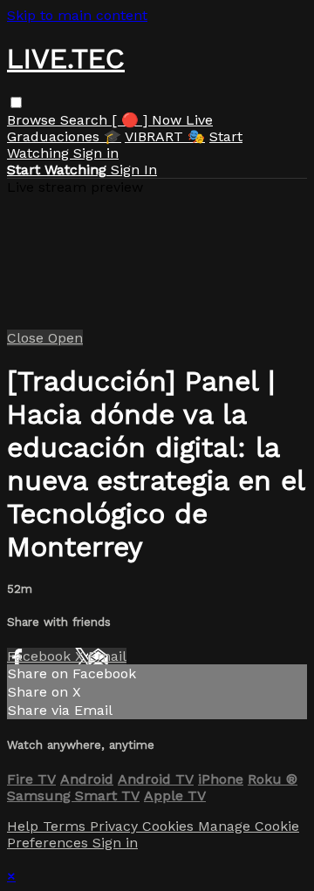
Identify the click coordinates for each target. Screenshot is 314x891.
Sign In (134, 169)
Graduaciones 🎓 (64, 136)
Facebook (41, 656)
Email (107, 656)
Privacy (116, 826)
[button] (16, 102)
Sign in (96, 153)
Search (86, 120)
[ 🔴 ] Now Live (162, 120)
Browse (33, 120)
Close (27, 338)
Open (65, 338)
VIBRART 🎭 (165, 136)
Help (25, 826)
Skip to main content (77, 15)
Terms (66, 826)
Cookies (170, 826)
